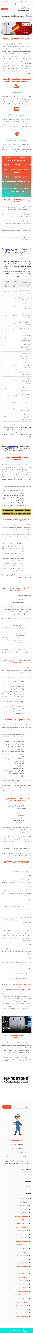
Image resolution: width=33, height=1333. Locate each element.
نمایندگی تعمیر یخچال (24, 1198)
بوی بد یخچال (28, 1174)
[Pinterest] (15, 4)
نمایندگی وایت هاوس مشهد (21, 1313)
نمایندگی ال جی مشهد (23, 1209)
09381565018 (13, 1148)
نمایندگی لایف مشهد (23, 1288)
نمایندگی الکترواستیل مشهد (21, 1216)
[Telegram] (13, 4)
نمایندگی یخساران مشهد (22, 1316)
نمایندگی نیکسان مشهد (22, 1302)
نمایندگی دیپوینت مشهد (22, 1259)
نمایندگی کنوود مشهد (23, 1280)
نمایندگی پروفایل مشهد (22, 1238)
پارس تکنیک (25, 8)
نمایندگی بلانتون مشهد (22, 1230)
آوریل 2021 (27, 1186)
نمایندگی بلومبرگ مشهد (22, 1234)
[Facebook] (20, 4)
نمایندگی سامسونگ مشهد (21, 1263)
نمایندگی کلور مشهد (23, 1277)
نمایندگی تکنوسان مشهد (22, 1241)
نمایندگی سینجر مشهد (22, 1266)
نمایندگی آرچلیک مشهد (22, 1202)
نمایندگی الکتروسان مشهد (21, 1220)
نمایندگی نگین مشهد (23, 1298)
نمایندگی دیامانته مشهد (22, 1255)
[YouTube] (17, 4)
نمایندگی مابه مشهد (23, 1291)
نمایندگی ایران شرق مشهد (22, 1227)
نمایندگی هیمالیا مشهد (22, 1309)
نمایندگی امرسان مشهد (22, 1223)
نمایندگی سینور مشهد (23, 1270)
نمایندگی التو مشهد (23, 1212)
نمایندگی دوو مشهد (23, 1252)
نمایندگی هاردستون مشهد (22, 1305)
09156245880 (26, 2)
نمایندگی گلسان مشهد (22, 1284)
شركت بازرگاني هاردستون (23, 984)
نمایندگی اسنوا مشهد (23, 1205)
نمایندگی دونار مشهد (23, 1248)
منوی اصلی (5, 9)
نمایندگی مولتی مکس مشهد (21, 1295)
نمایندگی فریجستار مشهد (22, 1273)
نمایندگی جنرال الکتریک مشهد (20, 1245)
